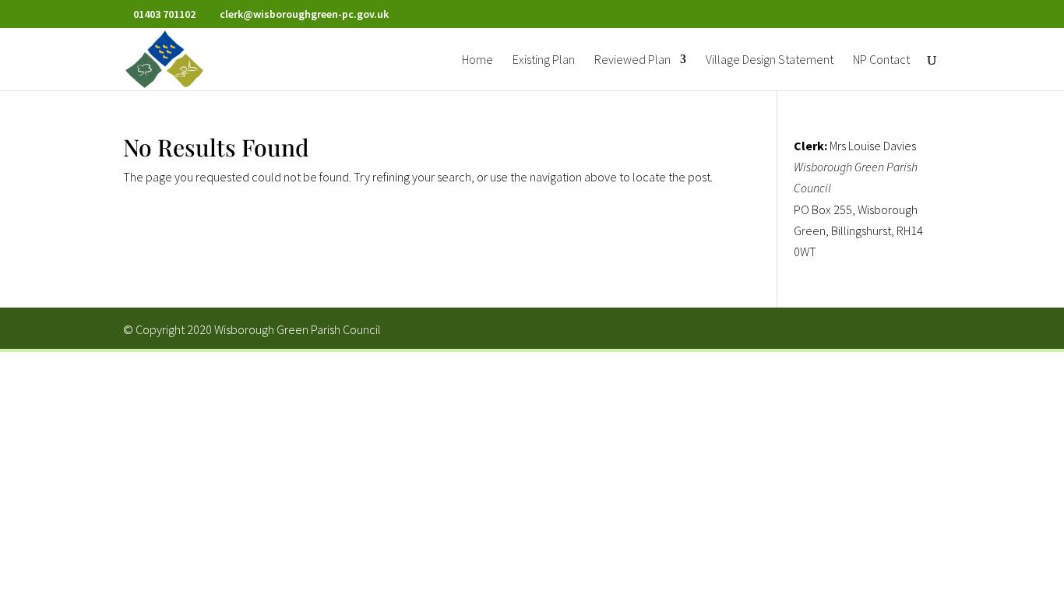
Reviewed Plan (632, 60)
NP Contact (881, 60)
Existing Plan (544, 60)
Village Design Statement (769, 60)
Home (477, 60)
